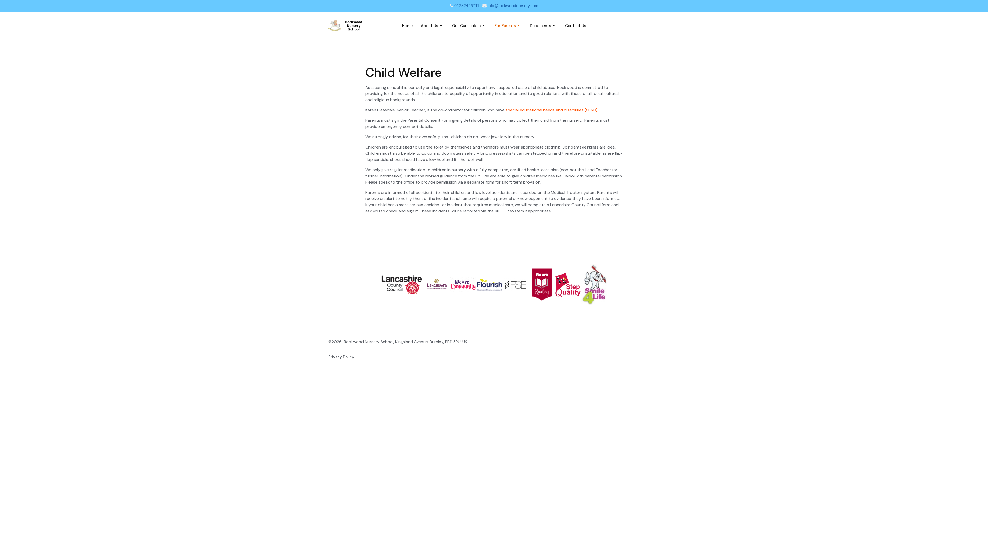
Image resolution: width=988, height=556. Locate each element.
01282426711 (466, 6)
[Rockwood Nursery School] (350, 25)
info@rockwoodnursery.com (513, 6)
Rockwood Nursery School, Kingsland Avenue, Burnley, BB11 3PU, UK (405, 341)
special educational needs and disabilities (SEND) (551, 110)
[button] (432, 26)
